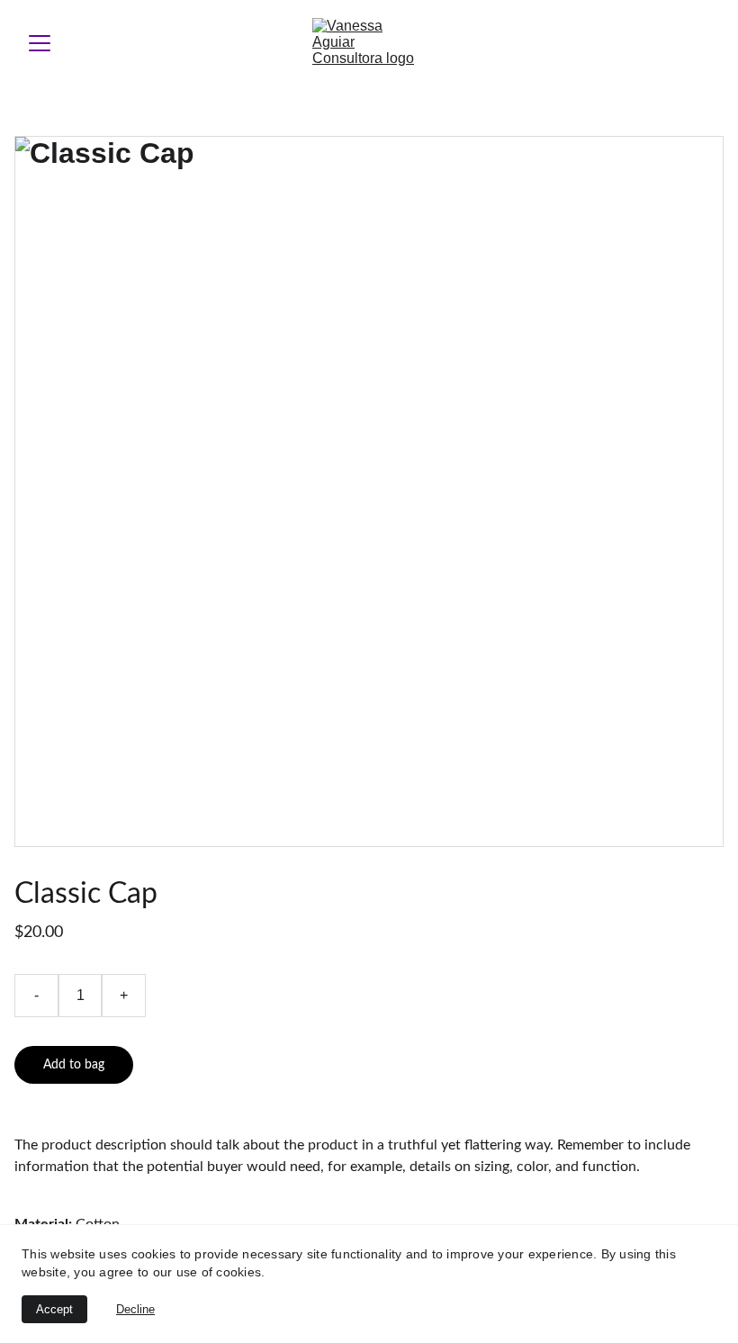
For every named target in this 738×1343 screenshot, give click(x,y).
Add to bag (73, 1065)
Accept (54, 1309)
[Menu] (39, 43)
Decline (135, 1309)
